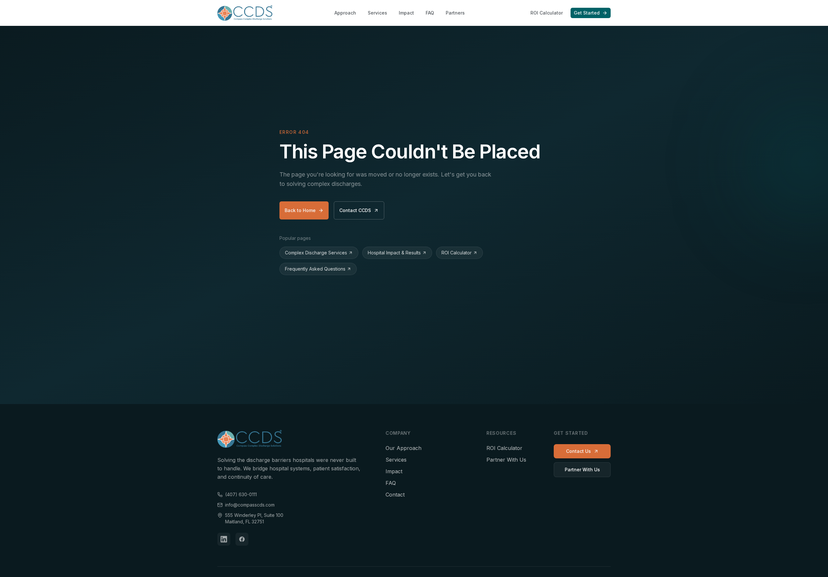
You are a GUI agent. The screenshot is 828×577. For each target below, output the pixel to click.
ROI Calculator (546, 13)
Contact (395, 494)
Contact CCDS (355, 210)
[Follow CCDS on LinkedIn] (223, 539)
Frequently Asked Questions (315, 269)
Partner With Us (506, 459)
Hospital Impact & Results (394, 252)
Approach (345, 13)
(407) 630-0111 (241, 494)
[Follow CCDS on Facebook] (241, 539)
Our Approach (403, 448)
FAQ (430, 13)
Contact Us (578, 451)
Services (377, 13)
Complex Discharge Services (316, 252)
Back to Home (300, 210)
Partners (455, 13)
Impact (406, 13)
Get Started (587, 13)
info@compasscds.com (250, 505)
